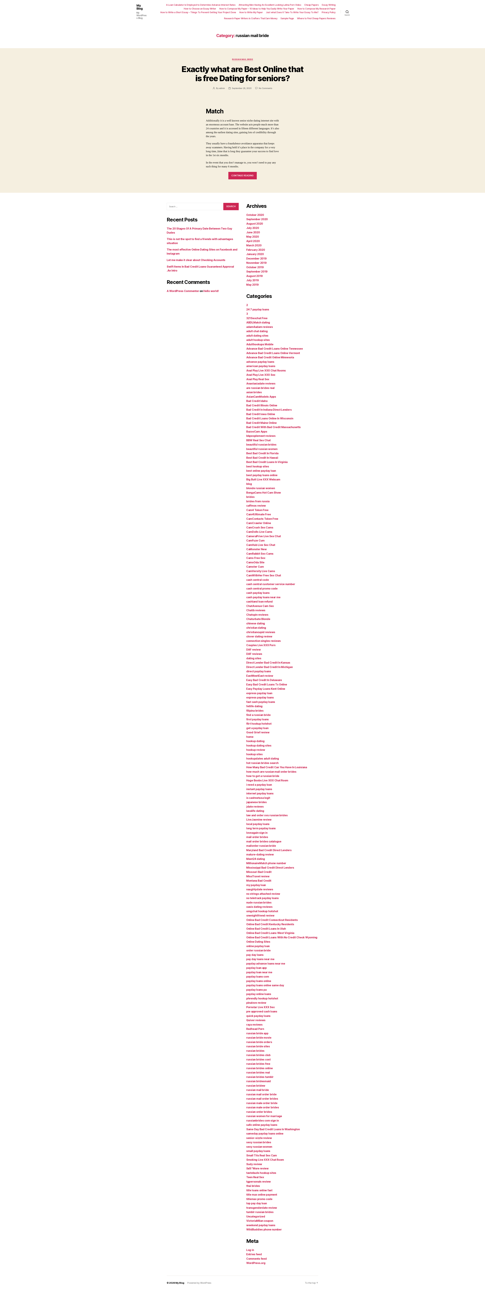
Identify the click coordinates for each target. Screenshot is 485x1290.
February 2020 (255, 249)
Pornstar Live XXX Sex (260, 1007)
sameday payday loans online (264, 1133)
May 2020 (252, 236)
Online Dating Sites (258, 941)
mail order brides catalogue (263, 841)
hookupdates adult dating (262, 758)
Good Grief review (257, 732)
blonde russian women (260, 488)
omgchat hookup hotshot (262, 911)
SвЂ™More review (257, 1168)
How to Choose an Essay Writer (200, 8)
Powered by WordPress (199, 1283)
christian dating (256, 627)
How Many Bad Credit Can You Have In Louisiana (276, 767)
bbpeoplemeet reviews (261, 435)
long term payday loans (261, 828)
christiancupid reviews (260, 632)
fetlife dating (254, 706)
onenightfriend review (260, 915)
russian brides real (258, 1072)
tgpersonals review (258, 1181)
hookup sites (254, 754)
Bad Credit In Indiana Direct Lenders (269, 409)
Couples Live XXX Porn (260, 645)
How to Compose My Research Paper (316, 8)
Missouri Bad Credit (259, 872)
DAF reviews (254, 653)
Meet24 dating (255, 859)
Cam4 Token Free (257, 510)
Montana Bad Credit (258, 880)
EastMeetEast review (259, 675)
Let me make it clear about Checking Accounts (196, 260)
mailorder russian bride (261, 845)
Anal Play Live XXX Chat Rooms (266, 370)
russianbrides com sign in (262, 1120)
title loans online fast (259, 1190)
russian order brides (259, 1111)
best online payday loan (261, 470)
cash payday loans (258, 592)
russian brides (255, 1050)
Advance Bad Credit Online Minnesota (270, 357)
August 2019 (254, 276)
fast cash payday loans (260, 702)
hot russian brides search (262, 763)
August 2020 (254, 223)
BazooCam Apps (256, 431)
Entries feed (254, 1254)
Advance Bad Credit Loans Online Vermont (273, 353)
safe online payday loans (261, 1124)
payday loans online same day (265, 985)
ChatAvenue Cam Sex (260, 606)
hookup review (255, 749)
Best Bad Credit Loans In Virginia (267, 462)
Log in (250, 1250)
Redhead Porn (255, 1029)
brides (250, 497)
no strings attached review (263, 893)
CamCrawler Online (258, 523)
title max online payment (261, 1194)
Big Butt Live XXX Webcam (263, 479)
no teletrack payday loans (262, 898)
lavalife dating (255, 810)
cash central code (257, 579)
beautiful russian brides (261, 444)
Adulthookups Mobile (259, 344)
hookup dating (255, 741)
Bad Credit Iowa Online (260, 414)
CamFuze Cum (255, 540)
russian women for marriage (264, 1116)
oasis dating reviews (259, 906)
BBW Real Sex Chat (258, 440)
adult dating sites (257, 335)
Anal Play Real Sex (257, 379)
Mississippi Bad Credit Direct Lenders (270, 867)
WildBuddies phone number (264, 1229)
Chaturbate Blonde (258, 619)
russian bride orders (259, 1042)
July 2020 (252, 228)
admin (222, 88)
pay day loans (255, 954)
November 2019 (256, 262)
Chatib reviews (255, 610)
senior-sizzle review (259, 1138)
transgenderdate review (261, 1207)
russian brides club (258, 1055)
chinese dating (255, 623)
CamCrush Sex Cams (259, 527)
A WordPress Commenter (183, 291)
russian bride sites (258, 1046)
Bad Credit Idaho (257, 401)
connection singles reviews (263, 640)
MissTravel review (257, 876)
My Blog (139, 7)
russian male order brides (262, 1107)
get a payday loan (257, 728)
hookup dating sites (258, 745)
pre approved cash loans (261, 1011)
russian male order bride (261, 1103)
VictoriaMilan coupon (259, 1220)
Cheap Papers (311, 5)
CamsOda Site (255, 562)
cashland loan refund (259, 601)
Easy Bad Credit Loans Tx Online (266, 684)
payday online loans (258, 994)
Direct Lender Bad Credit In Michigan (269, 667)
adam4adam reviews (259, 327)
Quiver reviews (255, 1020)
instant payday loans (259, 789)
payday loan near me (259, 972)
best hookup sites (257, 466)
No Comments (265, 88)
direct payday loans (258, 671)
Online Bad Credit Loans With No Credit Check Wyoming (281, 937)
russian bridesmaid (258, 1081)
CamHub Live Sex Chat (260, 545)
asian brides (254, 392)
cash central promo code (262, 588)
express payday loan (259, 693)
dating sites (253, 658)
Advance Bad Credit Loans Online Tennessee (274, 348)
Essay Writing (329, 5)
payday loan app (256, 967)
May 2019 (252, 284)
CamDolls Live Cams (259, 531)
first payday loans (257, 719)
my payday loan (256, 885)
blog (249, 483)
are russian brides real (260, 388)
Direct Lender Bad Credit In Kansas (268, 662)
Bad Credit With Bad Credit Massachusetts (273, 427)
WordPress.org (255, 1263)
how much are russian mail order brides (271, 771)
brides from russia (258, 501)
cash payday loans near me (263, 597)
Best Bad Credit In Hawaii (262, 457)
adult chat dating (257, 331)
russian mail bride (242, 59)
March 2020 (253, 245)
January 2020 (255, 254)
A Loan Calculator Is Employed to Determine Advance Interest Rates (201, 5)
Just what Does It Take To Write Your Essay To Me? (292, 12)
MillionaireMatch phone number (266, 863)
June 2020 (253, 232)
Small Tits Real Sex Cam (261, 1155)
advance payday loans (260, 361)
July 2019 (252, 280)
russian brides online (259, 1068)
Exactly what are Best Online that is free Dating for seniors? (242, 73)
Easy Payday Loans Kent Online (265, 688)
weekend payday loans (260, 1225)
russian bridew (255, 1085)
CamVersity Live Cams (260, 571)
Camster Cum (255, 566)
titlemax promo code (259, 1199)
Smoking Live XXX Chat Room (265, 1159)
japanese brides (256, 802)
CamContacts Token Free (262, 518)
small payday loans (258, 1151)
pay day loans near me (260, 959)
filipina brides (255, 710)
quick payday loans (258, 1015)
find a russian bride (258, 715)
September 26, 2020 (241, 88)
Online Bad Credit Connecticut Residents (272, 920)
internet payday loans (259, 793)
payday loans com (257, 976)
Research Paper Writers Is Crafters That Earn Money (250, 18)
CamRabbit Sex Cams (259, 553)
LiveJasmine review (259, 819)
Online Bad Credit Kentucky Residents (270, 924)
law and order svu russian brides (267, 815)
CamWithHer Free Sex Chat (263, 575)
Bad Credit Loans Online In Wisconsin (269, 418)
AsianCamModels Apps (261, 396)
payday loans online (258, 981)
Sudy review (254, 1164)
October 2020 (255, 215)
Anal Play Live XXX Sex (260, 374)
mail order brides (257, 837)
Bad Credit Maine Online (261, 422)
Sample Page (287, 18)
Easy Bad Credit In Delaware (264, 680)
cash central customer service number (270, 584)
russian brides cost (258, 1059)
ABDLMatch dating (258, 322)
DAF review (253, 649)
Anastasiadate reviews (260, 383)
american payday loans (260, 366)
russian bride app (257, 1033)
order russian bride (258, 950)
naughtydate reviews (259, 889)
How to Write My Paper (251, 12)
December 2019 (256, 258)
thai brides (253, 1185)
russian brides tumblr (259, 1077)
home (249, 736)
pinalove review (256, 1002)
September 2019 (257, 271)
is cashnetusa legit (258, 797)
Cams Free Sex (255, 558)
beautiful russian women (261, 449)
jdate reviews (255, 806)
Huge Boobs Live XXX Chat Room (267, 780)
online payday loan (258, 946)
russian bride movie (258, 1037)
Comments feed (256, 1258)
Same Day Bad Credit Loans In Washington (273, 1129)
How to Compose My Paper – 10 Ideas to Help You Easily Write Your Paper (256, 8)
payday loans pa (256, 989)
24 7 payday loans (257, 309)
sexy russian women (259, 1146)
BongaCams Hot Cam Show (263, 492)
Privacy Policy (329, 12)
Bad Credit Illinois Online (261, 405)
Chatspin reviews (257, 614)
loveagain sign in (256, 832)
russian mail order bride (261, 1094)
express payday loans (260, 697)
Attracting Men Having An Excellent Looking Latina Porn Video (270, 5)
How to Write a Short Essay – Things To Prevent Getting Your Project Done (198, 12)
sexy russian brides (258, 1142)
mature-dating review (260, 854)
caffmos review (256, 505)
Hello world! (211, 291)
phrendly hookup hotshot (262, 998)
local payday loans (258, 824)
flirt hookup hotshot (259, 723)
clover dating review (259, 636)
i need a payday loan (259, 784)
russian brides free (258, 1063)
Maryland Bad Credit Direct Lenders (269, 850)
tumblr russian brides (259, 1212)
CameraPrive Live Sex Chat (263, 536)
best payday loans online (261, 475)
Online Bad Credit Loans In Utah (266, 928)
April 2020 (253, 241)
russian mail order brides (262, 1098)
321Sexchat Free (257, 318)
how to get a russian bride (262, 776)
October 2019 (255, 267)
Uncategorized (255, 1216)
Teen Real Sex (255, 1177)
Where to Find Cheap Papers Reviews (316, 18)
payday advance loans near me (265, 963)
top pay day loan (256, 1203)
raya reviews (254, 1024)
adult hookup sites (258, 340)
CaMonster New (256, 549)
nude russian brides (259, 902)
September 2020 (257, 219)
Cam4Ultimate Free (258, 514)
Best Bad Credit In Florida (262, 453)
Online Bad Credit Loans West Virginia (270, 933)
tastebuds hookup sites (261, 1172)
